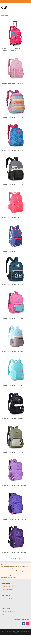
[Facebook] (26, 1)
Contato (4, 602)
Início (2, 15)
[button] (22, 7)
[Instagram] (29, 1)
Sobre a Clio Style (7, 599)
